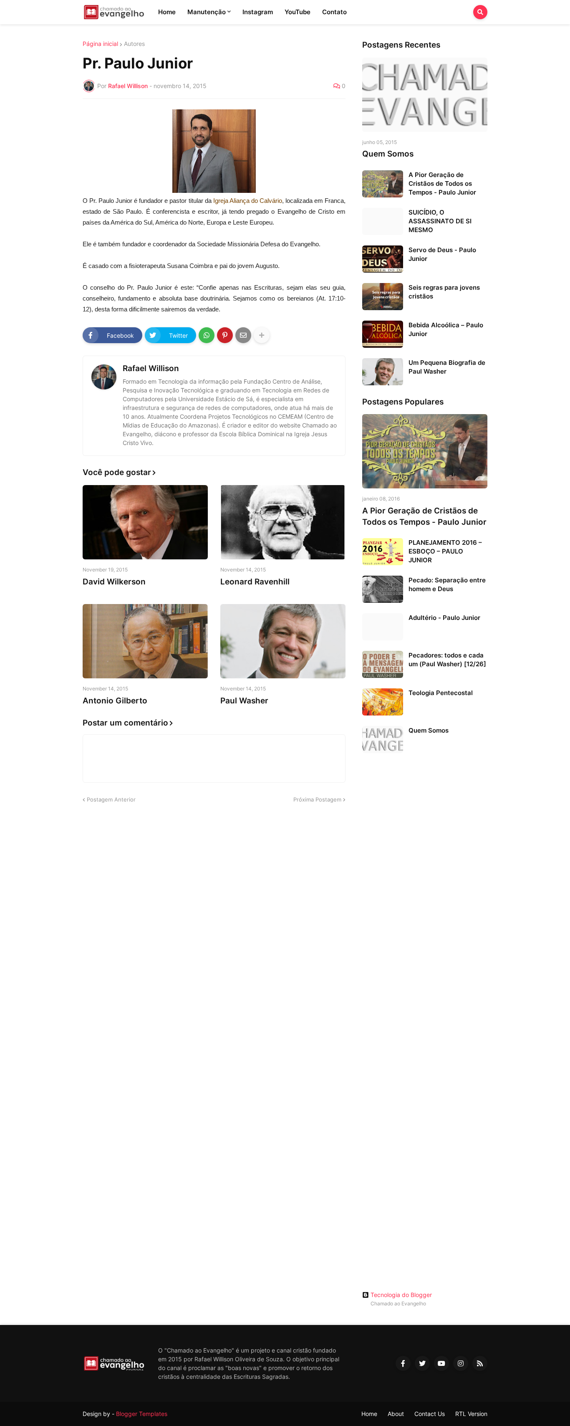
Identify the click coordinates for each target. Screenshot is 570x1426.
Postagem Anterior (111, 799)
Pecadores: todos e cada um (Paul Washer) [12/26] (447, 659)
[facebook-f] (403, 1363)
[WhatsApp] (206, 335)
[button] (480, 12)
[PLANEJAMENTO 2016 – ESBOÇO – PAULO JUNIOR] (382, 551)
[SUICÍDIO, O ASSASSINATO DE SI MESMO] (382, 221)
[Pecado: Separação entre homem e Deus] (382, 589)
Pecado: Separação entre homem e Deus (447, 584)
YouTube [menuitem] (297, 12)
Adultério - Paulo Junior (444, 618)
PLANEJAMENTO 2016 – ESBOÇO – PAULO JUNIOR (445, 551)
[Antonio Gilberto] (145, 641)
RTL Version (471, 1413)
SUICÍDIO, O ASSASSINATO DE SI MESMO (440, 221)
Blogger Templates (141, 1413)
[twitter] (422, 1363)
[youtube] (441, 1363)
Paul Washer (244, 700)
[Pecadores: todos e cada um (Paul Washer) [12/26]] (382, 664)
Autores (134, 44)
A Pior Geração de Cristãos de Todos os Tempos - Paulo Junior (442, 183)
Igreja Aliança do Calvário (247, 200)
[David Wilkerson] (145, 522)
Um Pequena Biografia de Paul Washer (447, 367)
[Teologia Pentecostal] (382, 702)
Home (369, 1413)
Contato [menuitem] (334, 12)
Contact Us (429, 1413)
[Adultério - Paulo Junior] (382, 626)
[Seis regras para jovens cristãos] (382, 296)
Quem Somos (388, 154)
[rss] (479, 1363)
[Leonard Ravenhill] (283, 522)
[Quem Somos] (424, 95)
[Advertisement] (424, 891)
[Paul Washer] (283, 641)
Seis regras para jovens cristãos (444, 291)
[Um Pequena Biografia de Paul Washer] (382, 371)
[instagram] (460, 1363)
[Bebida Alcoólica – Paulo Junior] (382, 334)
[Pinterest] (225, 335)
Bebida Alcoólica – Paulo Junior (446, 329)
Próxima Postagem (317, 799)
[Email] (243, 335)
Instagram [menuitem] (257, 12)
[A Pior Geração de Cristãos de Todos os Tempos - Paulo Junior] (382, 183)
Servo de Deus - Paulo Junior (442, 254)
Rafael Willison (151, 368)
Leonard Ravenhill (255, 582)
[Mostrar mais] (262, 335)
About (396, 1413)
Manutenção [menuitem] (206, 12)
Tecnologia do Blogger (401, 1295)
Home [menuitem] (167, 12)
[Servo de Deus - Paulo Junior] (382, 259)
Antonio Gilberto (115, 700)
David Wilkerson (114, 582)
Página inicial (100, 44)
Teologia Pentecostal (441, 693)
